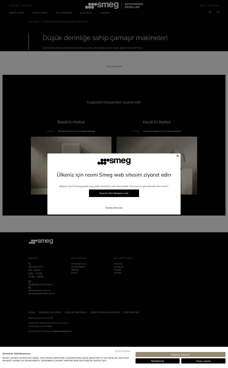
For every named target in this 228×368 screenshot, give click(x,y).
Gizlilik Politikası (123, 350)
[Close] (178, 156)
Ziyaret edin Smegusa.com (113, 193)
